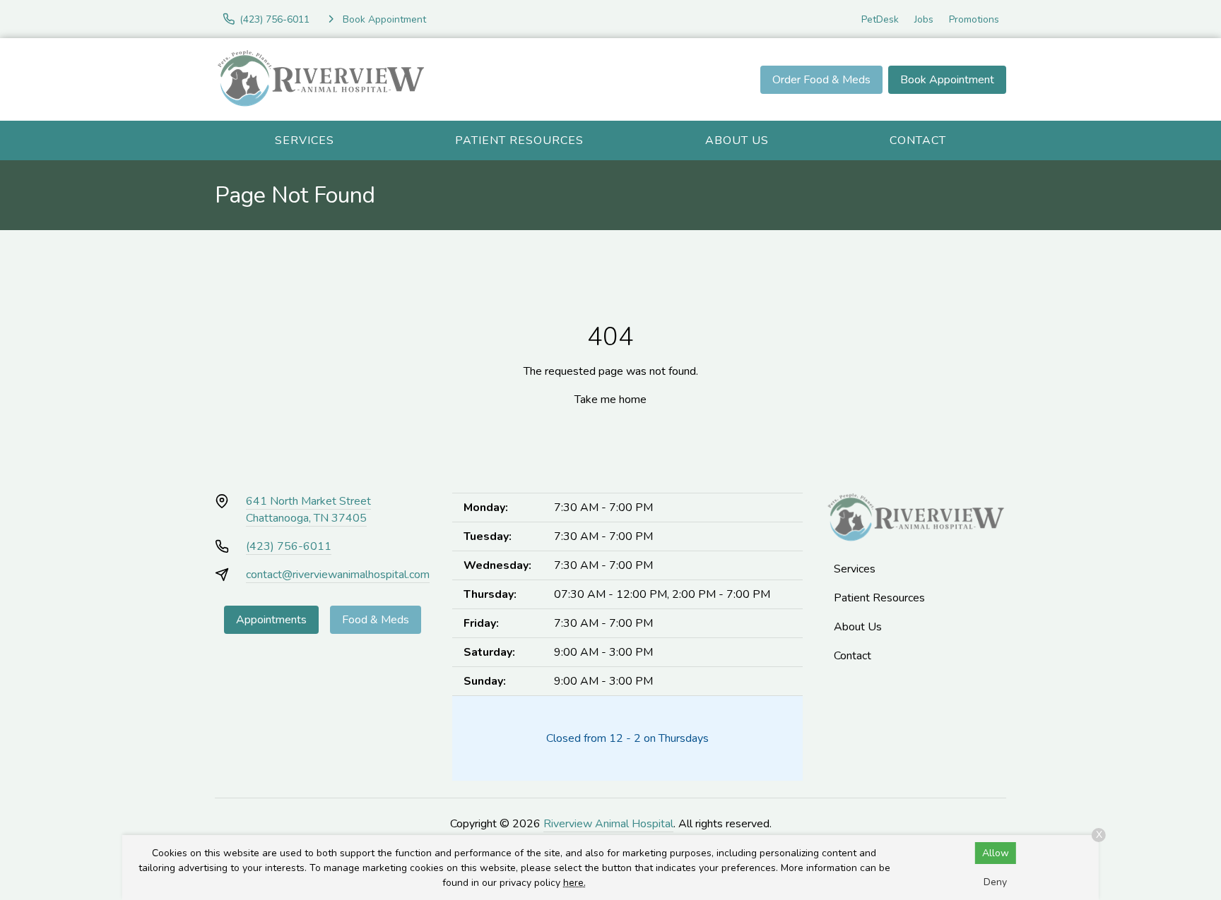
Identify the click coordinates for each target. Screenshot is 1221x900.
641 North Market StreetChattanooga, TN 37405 (308, 509)
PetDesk (880, 19)
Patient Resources (519, 140)
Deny (995, 882)
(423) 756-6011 (288, 546)
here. (574, 882)
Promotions (974, 19)
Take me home (610, 399)
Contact (918, 140)
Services (304, 140)
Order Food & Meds (821, 80)
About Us (737, 140)
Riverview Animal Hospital (608, 824)
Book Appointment (947, 80)
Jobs (923, 19)
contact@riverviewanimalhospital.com (338, 574)
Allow (995, 853)
